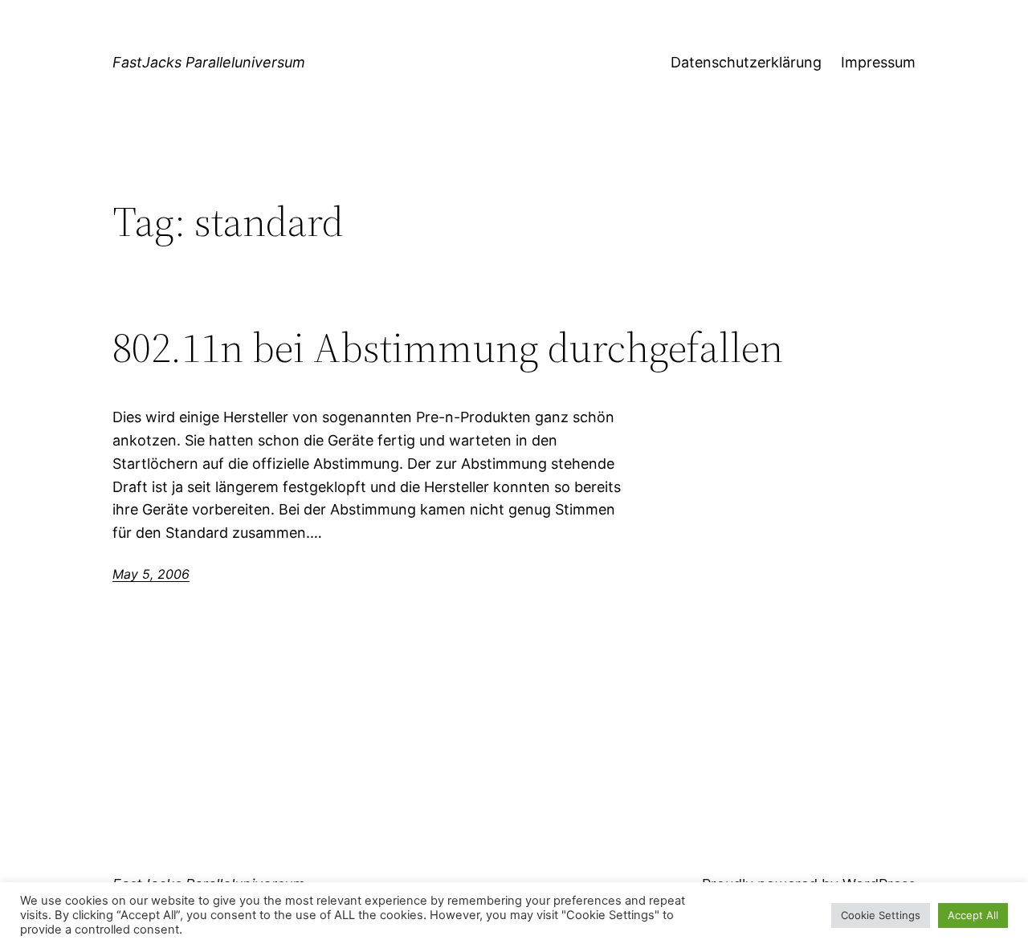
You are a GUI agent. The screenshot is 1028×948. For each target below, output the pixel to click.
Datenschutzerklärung (746, 62)
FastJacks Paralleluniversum (208, 62)
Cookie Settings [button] (880, 915)
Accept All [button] (973, 915)
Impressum (878, 62)
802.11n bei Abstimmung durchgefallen (447, 347)
